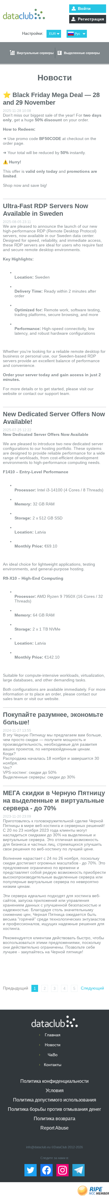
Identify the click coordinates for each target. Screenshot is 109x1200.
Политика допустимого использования (54, 1099)
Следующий (92, 988)
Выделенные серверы (82, 53)
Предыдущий (15, 988)
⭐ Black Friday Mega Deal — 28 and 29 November (51, 98)
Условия (55, 1090)
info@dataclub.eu (38, 1147)
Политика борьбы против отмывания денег (54, 1109)
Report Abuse (54, 1127)
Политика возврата (54, 1118)
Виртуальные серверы (35, 53)
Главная (52, 1034)
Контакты (52, 1064)
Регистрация (91, 19)
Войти (84, 8)
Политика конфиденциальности (54, 1081)
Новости (52, 1044)
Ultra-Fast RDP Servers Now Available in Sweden (45, 209)
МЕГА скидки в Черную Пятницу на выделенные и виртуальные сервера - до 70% (54, 800)
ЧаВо (53, 1054)
